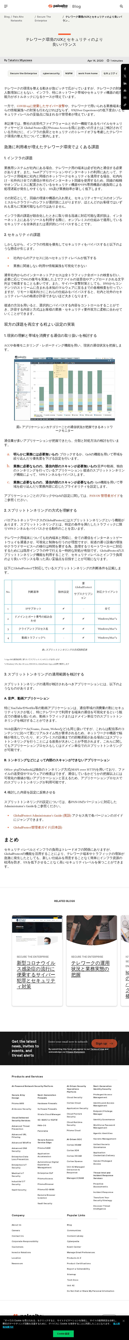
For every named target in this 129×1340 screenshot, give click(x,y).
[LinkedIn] (125, 83)
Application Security (77, 1108)
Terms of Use (97, 1049)
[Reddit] (125, 90)
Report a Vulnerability (78, 1269)
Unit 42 (70, 1285)
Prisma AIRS (18, 1103)
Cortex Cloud (74, 1103)
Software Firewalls (47, 1109)
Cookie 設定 (63, 1333)
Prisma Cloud (74, 1130)
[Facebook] (125, 68)
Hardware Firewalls (47, 1103)
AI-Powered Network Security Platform (32, 1086)
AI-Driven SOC (74, 1139)
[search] (121, 6)
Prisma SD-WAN (46, 1189)
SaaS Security (19, 1190)
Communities (74, 1230)
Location (16, 1258)
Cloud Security (74, 1097)
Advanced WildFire (21, 1143)
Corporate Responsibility (25, 1241)
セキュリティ (110, 73)
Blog (7, 16)
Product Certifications (79, 1263)
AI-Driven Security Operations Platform (76, 1089)
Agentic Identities (103, 1133)
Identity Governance (104, 1119)
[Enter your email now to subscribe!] (68, 1043)
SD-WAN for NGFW (47, 1120)
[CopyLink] (125, 105)
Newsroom (17, 1263)
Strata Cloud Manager (49, 1114)
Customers (18, 1247)
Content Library (75, 1236)
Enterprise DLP (45, 1173)
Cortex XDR (73, 1150)
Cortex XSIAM (74, 1145)
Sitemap (71, 1274)
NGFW (69, 73)
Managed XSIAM (75, 1178)
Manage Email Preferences (81, 1252)
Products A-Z (74, 1258)
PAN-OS (42, 1125)
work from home (88, 73)
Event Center (74, 1247)
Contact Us (18, 1236)
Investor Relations (21, 1252)
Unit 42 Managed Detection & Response (76, 1170)
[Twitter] (125, 76)
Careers (16, 1230)
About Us (17, 1225)
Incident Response (103, 1192)
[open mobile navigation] (6, 6)
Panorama (43, 1131)
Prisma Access (45, 1178)
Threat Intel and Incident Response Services (103, 1176)
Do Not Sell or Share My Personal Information (90, 1291)
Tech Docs (72, 1280)
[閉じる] (123, 1321)
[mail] (125, 97)
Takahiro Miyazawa (20, 60)
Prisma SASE (44, 1148)
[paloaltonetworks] (58, 6)
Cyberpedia (73, 1241)
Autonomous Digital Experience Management (48, 1165)
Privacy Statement (75, 1052)
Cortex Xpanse (74, 1161)
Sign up (101, 1043)
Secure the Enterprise (23, 73)
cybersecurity (51, 73)
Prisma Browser (46, 1184)
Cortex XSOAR (74, 1156)
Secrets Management (104, 1139)
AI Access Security (21, 1109)
